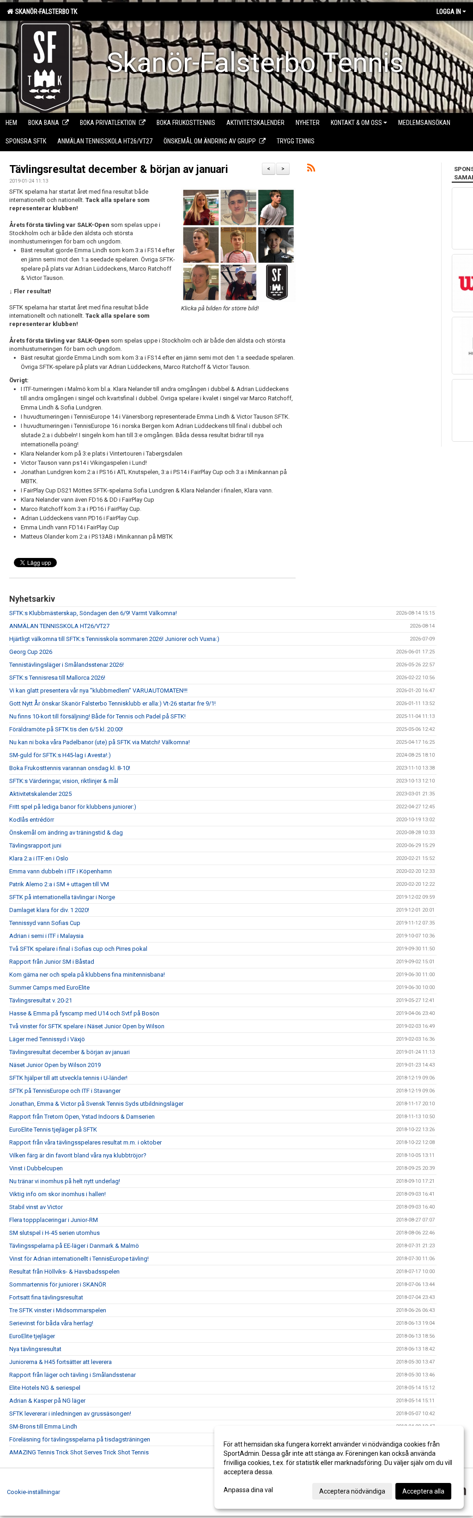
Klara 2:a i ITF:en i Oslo (38, 858)
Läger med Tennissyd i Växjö (47, 1039)
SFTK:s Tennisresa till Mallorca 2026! (57, 677)
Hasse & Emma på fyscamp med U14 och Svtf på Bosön (84, 1013)
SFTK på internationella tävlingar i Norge (62, 897)
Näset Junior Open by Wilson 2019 (55, 1064)
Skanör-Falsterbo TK (44, 11)
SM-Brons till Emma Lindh (43, 1426)
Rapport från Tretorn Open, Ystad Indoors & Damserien (82, 1116)
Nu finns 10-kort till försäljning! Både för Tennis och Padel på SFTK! (97, 716)
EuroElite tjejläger (32, 1336)
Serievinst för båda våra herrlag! (51, 1323)
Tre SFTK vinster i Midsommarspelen (57, 1310)
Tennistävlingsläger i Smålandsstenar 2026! (66, 664)
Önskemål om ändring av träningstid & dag (66, 832)
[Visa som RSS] (311, 169)
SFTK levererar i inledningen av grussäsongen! (70, 1413)
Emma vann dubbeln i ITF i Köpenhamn (60, 871)
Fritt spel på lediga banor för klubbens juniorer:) (72, 806)
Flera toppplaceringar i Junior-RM (53, 1219)
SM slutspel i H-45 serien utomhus (54, 1232)
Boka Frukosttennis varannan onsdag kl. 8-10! (69, 768)
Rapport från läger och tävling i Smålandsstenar (72, 1374)
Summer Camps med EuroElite (49, 987)
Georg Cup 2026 (30, 651)
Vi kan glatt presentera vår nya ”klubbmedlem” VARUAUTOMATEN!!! (98, 690)
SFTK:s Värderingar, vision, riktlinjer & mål (63, 780)
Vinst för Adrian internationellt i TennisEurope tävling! (79, 1258)
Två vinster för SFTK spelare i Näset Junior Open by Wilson (86, 1026)
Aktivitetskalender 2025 (40, 793)
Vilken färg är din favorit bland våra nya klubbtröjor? (77, 1155)
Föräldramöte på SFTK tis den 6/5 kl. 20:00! (66, 729)
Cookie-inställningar (33, 1491)
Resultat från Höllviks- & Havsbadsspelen (64, 1271)
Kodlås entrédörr (31, 819)
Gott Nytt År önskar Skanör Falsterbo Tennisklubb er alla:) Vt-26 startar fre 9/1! (112, 703)
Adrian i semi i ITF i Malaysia (46, 935)
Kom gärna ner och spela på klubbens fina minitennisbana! (87, 974)
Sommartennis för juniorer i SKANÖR (57, 1284)
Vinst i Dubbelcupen (36, 1168)
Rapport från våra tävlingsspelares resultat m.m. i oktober (85, 1142)
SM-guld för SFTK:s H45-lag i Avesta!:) (60, 755)
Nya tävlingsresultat (35, 1349)
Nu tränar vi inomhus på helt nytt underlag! (64, 1181)
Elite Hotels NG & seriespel (44, 1387)
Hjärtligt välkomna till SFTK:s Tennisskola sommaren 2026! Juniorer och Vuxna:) (114, 638)
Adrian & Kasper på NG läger (47, 1400)
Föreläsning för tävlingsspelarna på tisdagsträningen (79, 1439)
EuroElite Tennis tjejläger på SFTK (53, 1129)
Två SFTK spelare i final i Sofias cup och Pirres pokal (78, 948)
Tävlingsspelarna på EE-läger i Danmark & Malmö (74, 1245)
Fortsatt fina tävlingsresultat (46, 1297)
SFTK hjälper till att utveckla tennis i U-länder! (68, 1077)
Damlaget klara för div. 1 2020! (49, 910)
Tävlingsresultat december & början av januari (118, 169)
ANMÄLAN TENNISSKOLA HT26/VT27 (59, 626)
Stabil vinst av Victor (36, 1207)
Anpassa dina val (248, 1490)
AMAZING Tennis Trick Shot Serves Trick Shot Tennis (79, 1452)
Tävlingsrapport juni (35, 845)
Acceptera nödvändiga (352, 1491)
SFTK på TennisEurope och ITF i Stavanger (65, 1090)
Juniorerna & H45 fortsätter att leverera (60, 1361)
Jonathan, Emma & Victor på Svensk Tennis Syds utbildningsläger (96, 1103)
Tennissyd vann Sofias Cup (44, 922)
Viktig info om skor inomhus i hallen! (57, 1194)
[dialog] (339, 1467)
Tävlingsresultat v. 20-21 (40, 1000)
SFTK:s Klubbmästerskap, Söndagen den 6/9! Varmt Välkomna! (93, 613)
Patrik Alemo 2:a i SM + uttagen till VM (59, 884)
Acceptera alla (423, 1491)
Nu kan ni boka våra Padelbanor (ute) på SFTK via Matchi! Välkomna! (99, 742)
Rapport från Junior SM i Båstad (51, 961)
